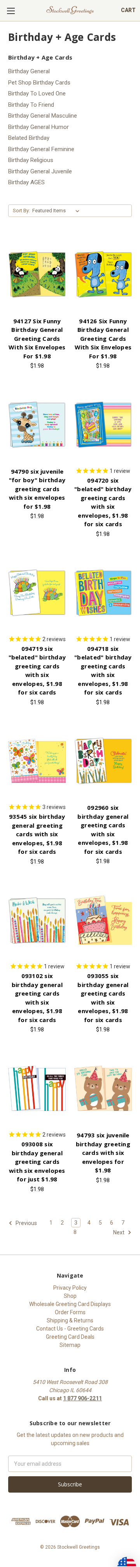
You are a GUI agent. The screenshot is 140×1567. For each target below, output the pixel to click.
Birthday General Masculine (42, 115)
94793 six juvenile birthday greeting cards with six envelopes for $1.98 (103, 1152)
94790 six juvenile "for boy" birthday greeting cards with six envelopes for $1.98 (37, 488)
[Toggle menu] (10, 10)
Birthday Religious (30, 160)
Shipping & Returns (70, 1320)
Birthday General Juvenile (40, 171)
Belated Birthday (28, 137)
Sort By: (21, 210)
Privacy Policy (70, 1288)
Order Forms (70, 1312)
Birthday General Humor (38, 126)
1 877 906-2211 (82, 1398)
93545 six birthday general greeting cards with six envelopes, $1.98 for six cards (37, 834)
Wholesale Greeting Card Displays (70, 1304)
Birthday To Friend (31, 104)
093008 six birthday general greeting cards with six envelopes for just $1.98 (37, 1161)
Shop (70, 1296)
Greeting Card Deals (70, 1337)
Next (119, 1232)
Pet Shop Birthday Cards (39, 82)
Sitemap (70, 1345)
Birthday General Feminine (41, 149)
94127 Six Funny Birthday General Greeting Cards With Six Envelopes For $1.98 (37, 338)
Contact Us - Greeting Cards (70, 1329)
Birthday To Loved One (37, 93)
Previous (25, 1223)
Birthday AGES (26, 182)
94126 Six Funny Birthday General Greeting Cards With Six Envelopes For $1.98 (103, 338)
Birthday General (29, 71)
